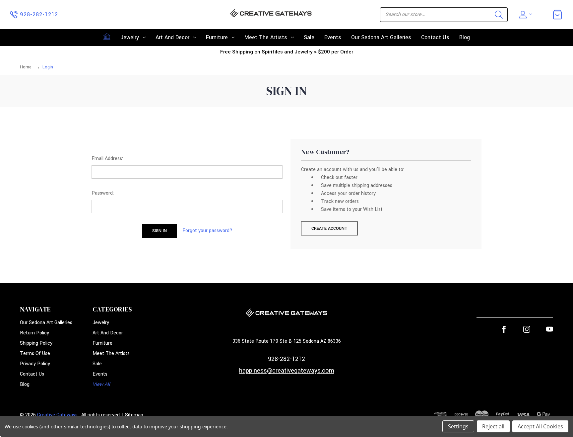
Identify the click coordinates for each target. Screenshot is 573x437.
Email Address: (107, 158)
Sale (309, 37)
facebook (503, 329)
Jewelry (129, 37)
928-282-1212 (286, 359)
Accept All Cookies (540, 426)
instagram (526, 329)
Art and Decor (172, 37)
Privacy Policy (35, 363)
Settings (458, 426)
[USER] (525, 15)
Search (499, 15)
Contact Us (435, 37)
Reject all (493, 426)
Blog (464, 37)
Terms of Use (35, 353)
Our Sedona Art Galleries (381, 37)
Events (332, 37)
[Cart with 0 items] (557, 14)
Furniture (217, 37)
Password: (103, 193)
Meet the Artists (265, 37)
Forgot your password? (207, 230)
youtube (549, 329)
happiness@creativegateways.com (286, 370)
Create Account (329, 228)
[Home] (106, 36)
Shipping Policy (36, 343)
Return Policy (34, 332)
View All (101, 384)
